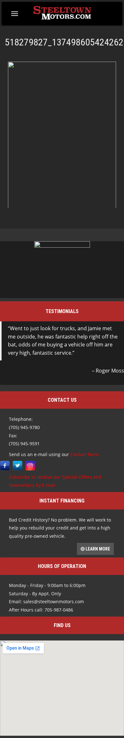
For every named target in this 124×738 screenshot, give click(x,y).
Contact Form (84, 454)
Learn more (97, 548)
